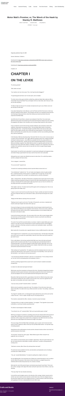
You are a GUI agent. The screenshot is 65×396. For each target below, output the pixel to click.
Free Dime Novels (43, 6)
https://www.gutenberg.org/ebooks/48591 (27, 65)
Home (15, 6)
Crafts (30, 6)
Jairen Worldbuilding (59, 6)
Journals (35, 6)
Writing (51, 6)
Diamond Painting (22, 6)
